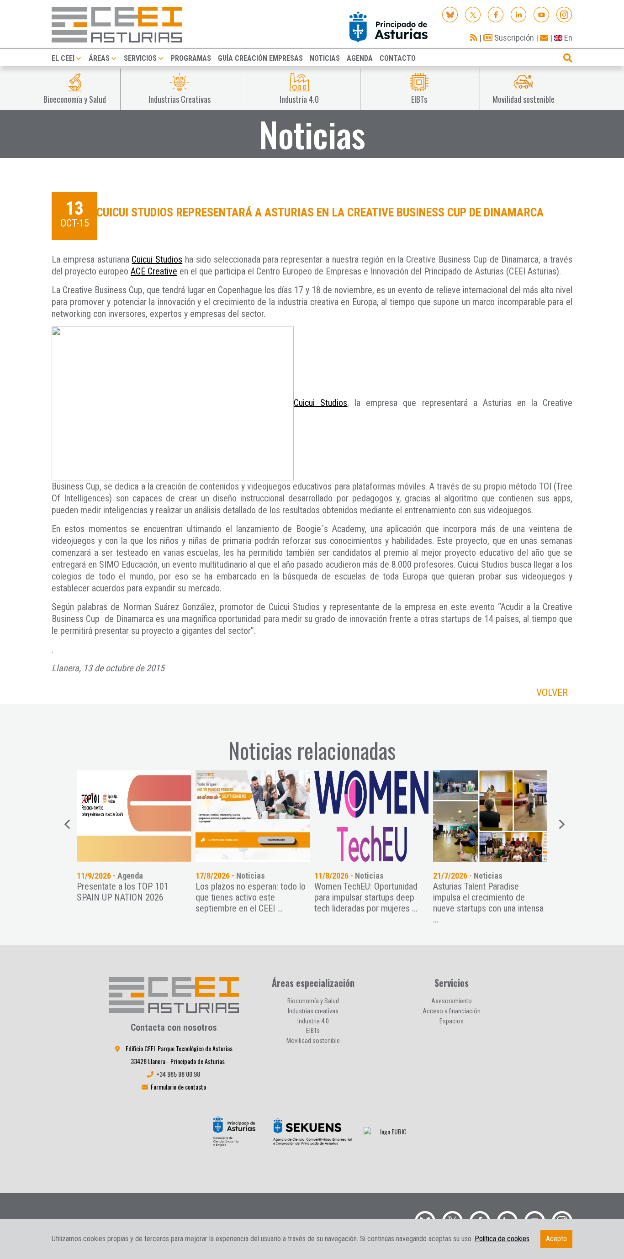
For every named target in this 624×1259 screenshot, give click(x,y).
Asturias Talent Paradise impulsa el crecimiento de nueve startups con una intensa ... (488, 903)
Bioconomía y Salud (313, 1001)
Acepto (556, 1238)
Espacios (451, 1021)
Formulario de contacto (178, 1086)
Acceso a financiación (452, 1011)
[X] (473, 14)
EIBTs (313, 1030)
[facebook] (496, 14)
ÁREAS (99, 58)
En (567, 37)
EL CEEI (63, 58)
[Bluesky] (450, 14)
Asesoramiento (451, 1001)
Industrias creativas (313, 1011)
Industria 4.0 (313, 1021)
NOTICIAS (325, 58)
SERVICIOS (140, 58)
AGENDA (360, 58)
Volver (552, 692)
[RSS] (473, 37)
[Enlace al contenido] (134, 816)
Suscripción (513, 37)
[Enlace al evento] (253, 816)
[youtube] (542, 14)
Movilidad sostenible (313, 1040)
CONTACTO (398, 58)
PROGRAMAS (191, 58)
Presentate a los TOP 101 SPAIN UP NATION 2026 (123, 892)
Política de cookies (502, 1238)
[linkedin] (519, 14)
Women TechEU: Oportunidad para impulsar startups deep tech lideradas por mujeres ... (366, 897)
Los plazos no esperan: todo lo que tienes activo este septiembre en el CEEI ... (251, 897)
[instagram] (564, 14)
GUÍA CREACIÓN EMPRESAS (260, 58)
